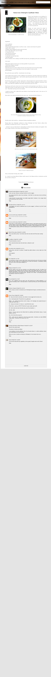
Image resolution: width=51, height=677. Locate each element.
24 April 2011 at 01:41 (21, 204)
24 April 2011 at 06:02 (22, 214)
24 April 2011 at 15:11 (20, 248)
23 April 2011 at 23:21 (24, 191)
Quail (10, 339)
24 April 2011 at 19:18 (16, 267)
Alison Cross (11, 295)
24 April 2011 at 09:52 (18, 239)
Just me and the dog (13, 214)
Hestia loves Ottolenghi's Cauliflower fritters (26, 13)
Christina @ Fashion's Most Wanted (16, 325)
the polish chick (12, 248)
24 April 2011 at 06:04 (22, 222)
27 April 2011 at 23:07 (28, 325)
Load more (26, 365)
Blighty (10, 267)
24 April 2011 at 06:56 (21, 232)
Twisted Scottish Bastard (14, 191)
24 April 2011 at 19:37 (15, 279)
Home (9, 5)
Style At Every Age (13, 232)
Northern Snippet (12, 288)
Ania (10, 279)
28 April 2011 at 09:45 (16, 339)
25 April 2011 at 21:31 (20, 288)
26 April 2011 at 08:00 (19, 295)
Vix (9, 258)
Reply (10, 200)
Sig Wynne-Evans (12, 204)
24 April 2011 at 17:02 (15, 258)
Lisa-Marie (11, 239)
